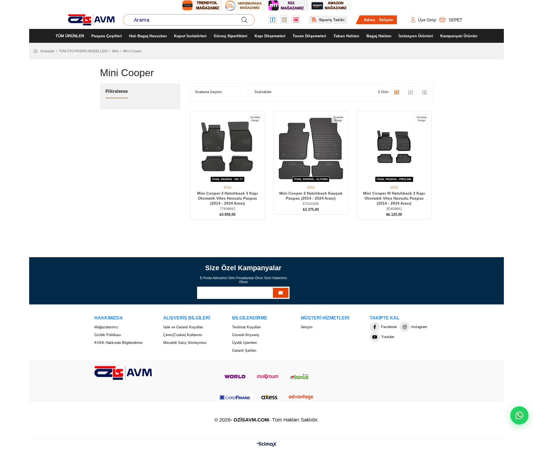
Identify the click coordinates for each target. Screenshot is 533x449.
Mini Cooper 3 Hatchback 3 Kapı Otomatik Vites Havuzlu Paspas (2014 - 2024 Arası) (227, 198)
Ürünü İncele (234, 175)
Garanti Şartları (244, 350)
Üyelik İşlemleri (244, 343)
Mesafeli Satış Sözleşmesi (185, 343)
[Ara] (244, 19)
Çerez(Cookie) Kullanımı (182, 335)
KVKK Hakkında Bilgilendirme (118, 343)
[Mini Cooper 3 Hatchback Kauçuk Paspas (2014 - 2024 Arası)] (310, 148)
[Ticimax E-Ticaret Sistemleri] (266, 445)
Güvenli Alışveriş (245, 335)
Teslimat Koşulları (246, 327)
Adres (369, 20)
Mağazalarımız (106, 327)
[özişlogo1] (123, 373)
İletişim (386, 20)
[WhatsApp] (519, 415)
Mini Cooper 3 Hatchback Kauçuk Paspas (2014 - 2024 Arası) (311, 195)
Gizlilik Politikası (107, 335)
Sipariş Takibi (332, 20)
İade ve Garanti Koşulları (183, 327)
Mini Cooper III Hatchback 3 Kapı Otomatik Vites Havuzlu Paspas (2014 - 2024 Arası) (394, 198)
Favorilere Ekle (221, 175)
